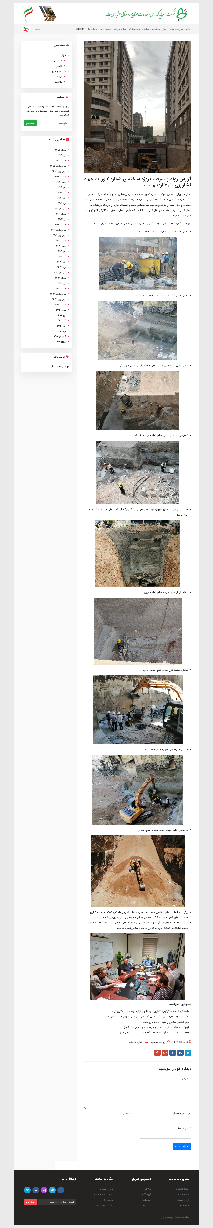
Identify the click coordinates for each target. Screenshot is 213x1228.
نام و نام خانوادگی (181, 1114)
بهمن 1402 (61, 310)
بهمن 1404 (61, 182)
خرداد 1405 (60, 161)
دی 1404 (62, 187)
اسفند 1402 (60, 305)
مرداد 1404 (60, 214)
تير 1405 (62, 155)
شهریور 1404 (60, 209)
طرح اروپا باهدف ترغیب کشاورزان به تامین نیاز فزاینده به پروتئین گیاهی (149, 1011)
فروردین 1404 (59, 235)
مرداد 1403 (60, 278)
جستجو (30, 123)
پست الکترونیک (126, 1114)
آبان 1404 (61, 198)
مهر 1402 (62, 331)
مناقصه (58, 82)
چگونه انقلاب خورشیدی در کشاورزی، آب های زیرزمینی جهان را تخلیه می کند (147, 1017)
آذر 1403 (62, 257)
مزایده (59, 77)
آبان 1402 (61, 326)
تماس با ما (105, 29)
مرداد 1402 (61, 342)
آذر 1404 (62, 193)
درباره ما (92, 29)
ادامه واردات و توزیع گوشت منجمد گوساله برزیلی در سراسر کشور (154, 1033)
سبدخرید (108, 1200)
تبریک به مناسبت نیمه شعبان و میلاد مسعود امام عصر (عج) (156, 1027)
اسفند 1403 (60, 241)
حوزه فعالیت (176, 29)
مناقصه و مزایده (151, 29)
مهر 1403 (61, 267)
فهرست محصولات (103, 1194)
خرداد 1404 (60, 225)
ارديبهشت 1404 (58, 230)
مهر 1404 (62, 203)
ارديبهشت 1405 (58, 166)
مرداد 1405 (60, 150)
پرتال (163, 1217)
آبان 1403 (61, 262)
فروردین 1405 (59, 171)
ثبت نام (30, 1202)
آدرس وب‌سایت (182, 1128)
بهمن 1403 (60, 246)
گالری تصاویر (106, 1189)
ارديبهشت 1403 (58, 294)
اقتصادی (57, 61)
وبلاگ (148, 1189)
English (80, 29)
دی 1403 (61, 251)
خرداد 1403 (60, 289)
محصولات (134, 29)
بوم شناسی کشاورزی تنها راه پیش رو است (166, 1022)
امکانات (147, 1200)
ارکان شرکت (120, 29)
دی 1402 (62, 315)
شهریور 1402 (60, 336)
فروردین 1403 (59, 299)
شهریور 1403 (59, 273)
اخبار (164, 29)
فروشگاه (146, 1194)
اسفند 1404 (60, 177)
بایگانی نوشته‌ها (104, 1206)
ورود (37, 29)
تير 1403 (62, 283)
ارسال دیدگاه (182, 1146)
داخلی (132, 1042)
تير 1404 (62, 219)
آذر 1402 (62, 320)
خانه (188, 29)
